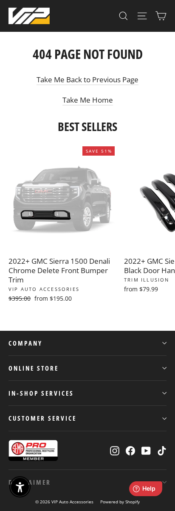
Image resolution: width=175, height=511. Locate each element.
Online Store (33, 368)
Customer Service (42, 418)
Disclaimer (29, 482)
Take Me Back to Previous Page (87, 79)
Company (25, 343)
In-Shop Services (41, 393)
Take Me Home (87, 100)
